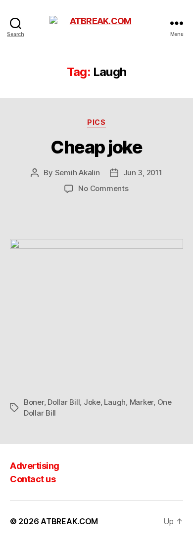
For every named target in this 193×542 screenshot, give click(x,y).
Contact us (32, 479)
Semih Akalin (77, 172)
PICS (96, 122)
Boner (34, 402)
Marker (141, 402)
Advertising (34, 466)
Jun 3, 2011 (142, 172)
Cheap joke (96, 147)
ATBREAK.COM (69, 521)
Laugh (115, 402)
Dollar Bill (64, 402)
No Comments (103, 188)
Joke (92, 402)
